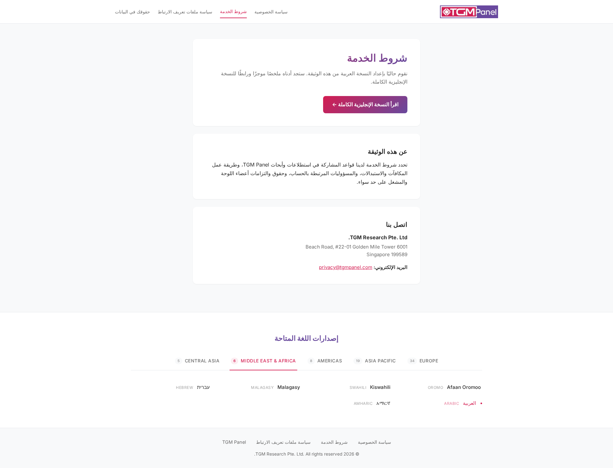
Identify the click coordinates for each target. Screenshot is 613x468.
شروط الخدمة (233, 11)
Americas (326, 360)
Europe (424, 360)
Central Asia (199, 360)
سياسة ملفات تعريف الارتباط (185, 11)
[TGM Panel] (469, 11)
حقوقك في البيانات (132, 11)
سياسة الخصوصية (271, 11)
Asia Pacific (376, 360)
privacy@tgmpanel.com (345, 267)
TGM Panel (234, 442)
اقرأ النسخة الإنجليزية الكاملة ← (365, 104)
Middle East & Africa (264, 360)
